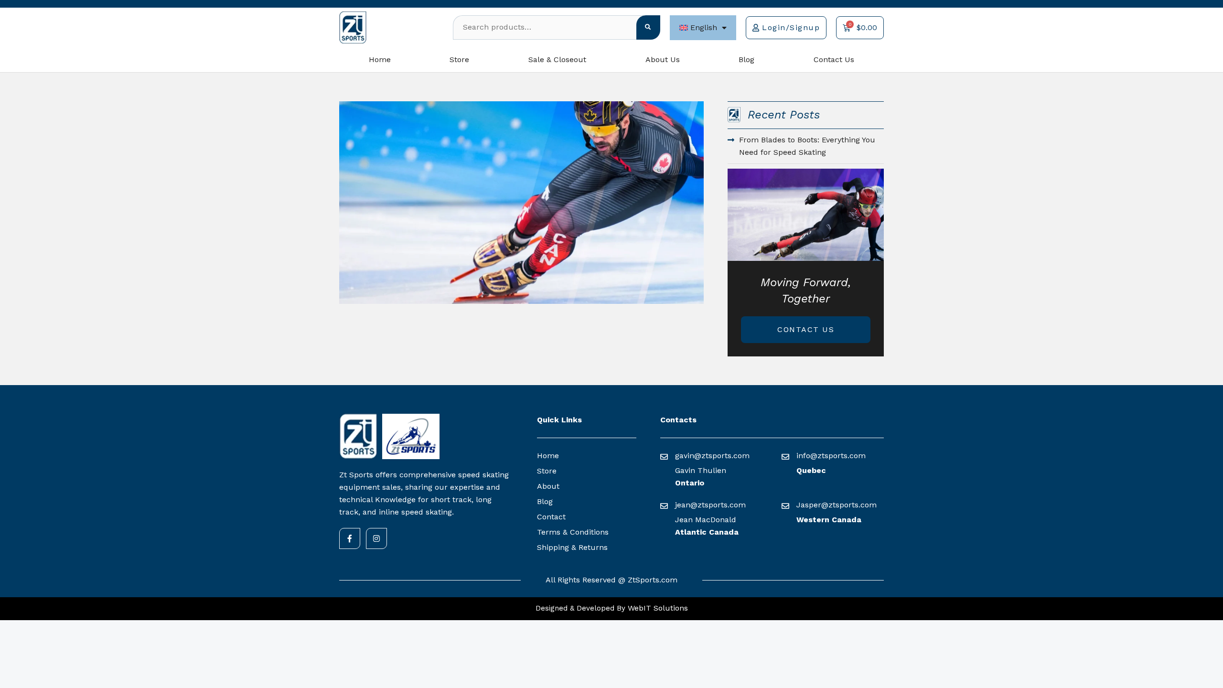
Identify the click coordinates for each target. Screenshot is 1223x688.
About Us (662, 59)
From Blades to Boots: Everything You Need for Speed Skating (807, 146)
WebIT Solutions (656, 608)
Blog (746, 59)
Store (459, 59)
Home (380, 59)
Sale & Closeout (557, 59)
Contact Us (834, 59)
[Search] (648, 27)
